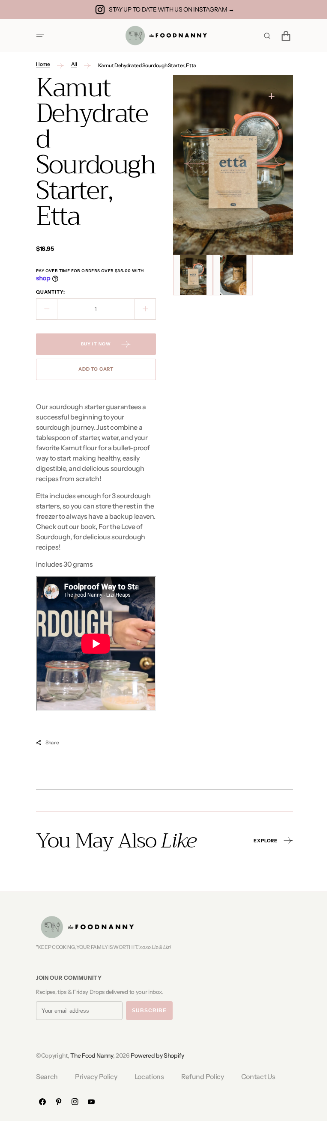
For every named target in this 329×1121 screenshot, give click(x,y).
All (71, 64)
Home (40, 64)
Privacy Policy (93, 1076)
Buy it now (93, 344)
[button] (37, 35)
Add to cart (92, 369)
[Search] (263, 35)
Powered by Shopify (154, 1055)
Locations (146, 1076)
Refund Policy (199, 1076)
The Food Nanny (88, 1055)
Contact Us (255, 1076)
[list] (230, 165)
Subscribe (146, 1011)
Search (44, 1076)
